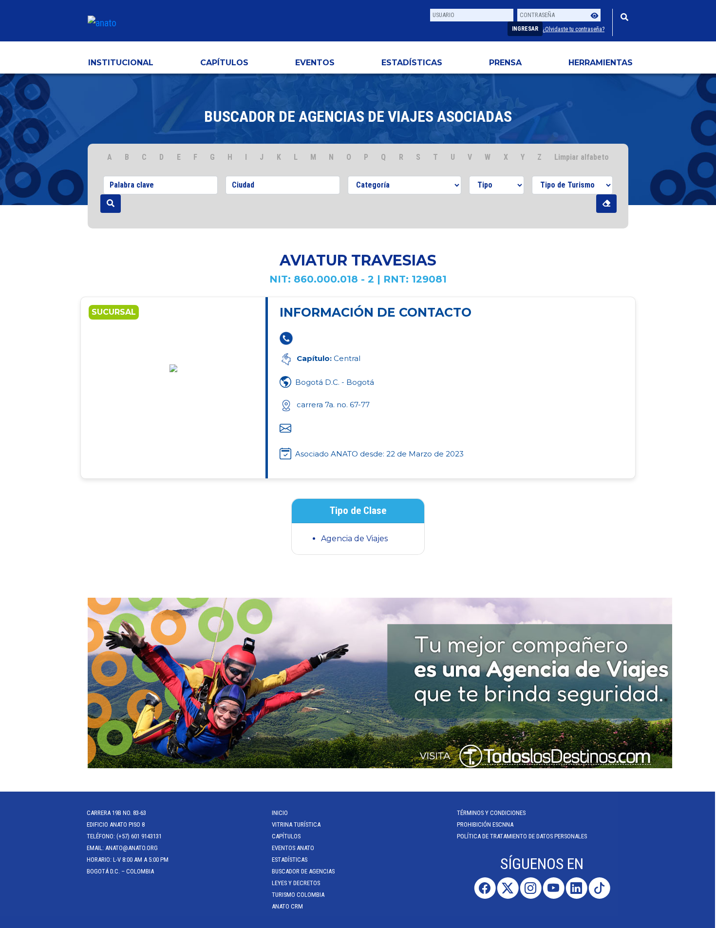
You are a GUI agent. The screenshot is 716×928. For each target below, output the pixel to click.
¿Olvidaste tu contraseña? (573, 29)
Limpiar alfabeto (581, 157)
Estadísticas (411, 62)
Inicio (281, 812)
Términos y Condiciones (492, 812)
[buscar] (110, 203)
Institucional (120, 62)
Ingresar (525, 28)
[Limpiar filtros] (606, 203)
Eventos (315, 62)
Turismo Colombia (299, 894)
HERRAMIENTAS (600, 62)
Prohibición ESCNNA (486, 824)
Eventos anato (294, 848)
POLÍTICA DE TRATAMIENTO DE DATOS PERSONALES (523, 836)
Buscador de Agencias (304, 871)
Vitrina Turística (297, 824)
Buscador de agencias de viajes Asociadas (358, 116)
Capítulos (224, 62)
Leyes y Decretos (297, 883)
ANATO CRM (288, 906)
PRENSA (505, 62)
